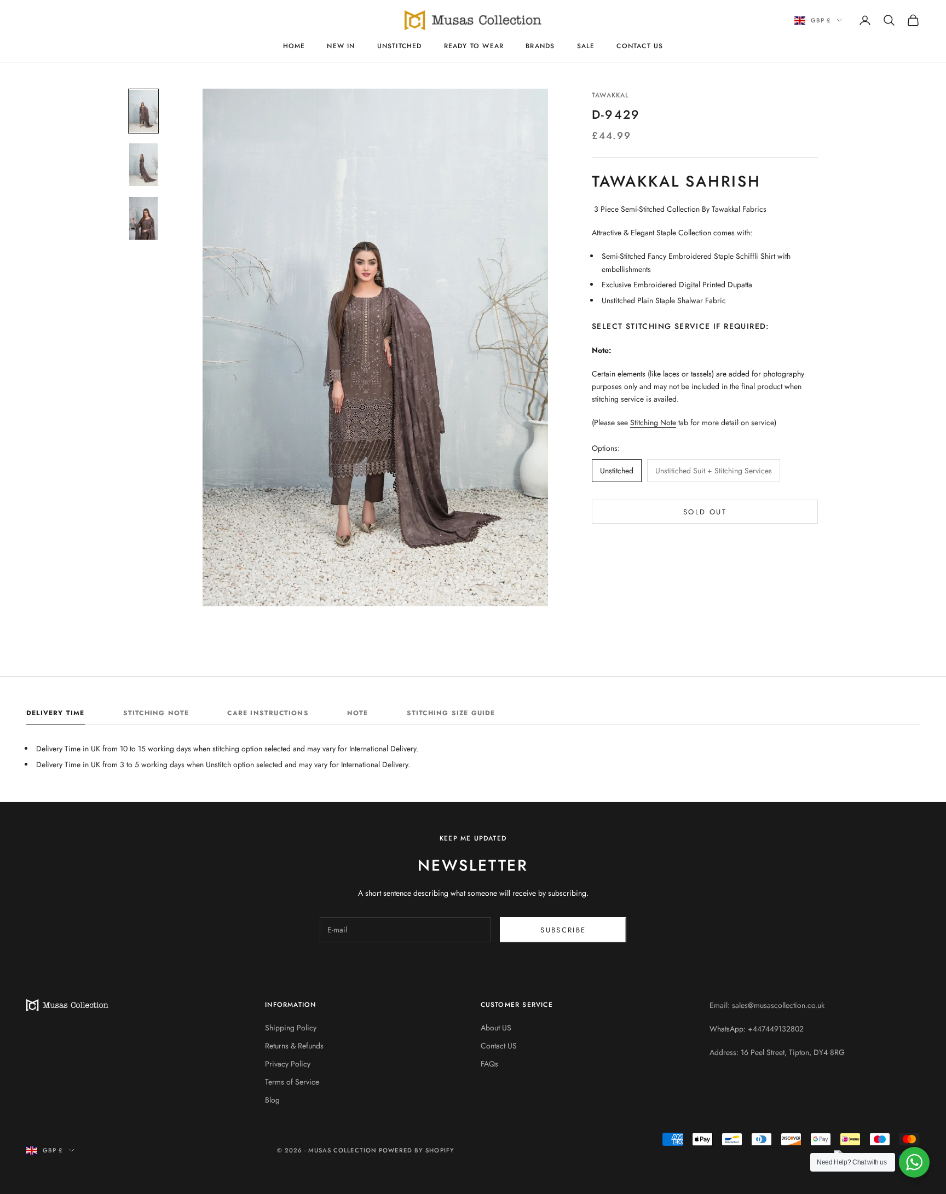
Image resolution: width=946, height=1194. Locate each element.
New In (341, 46)
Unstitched (399, 46)
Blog (272, 1099)
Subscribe (563, 930)
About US (496, 1027)
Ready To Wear (474, 46)
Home (294, 46)
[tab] (55, 716)
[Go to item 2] (143, 164)
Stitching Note (653, 422)
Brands (540, 46)
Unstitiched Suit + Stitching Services (713, 470)
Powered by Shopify (416, 1150)
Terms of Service (292, 1081)
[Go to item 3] (143, 218)
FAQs (489, 1063)
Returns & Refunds (294, 1045)
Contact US (639, 46)
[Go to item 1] (143, 111)
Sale (586, 46)
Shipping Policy (290, 1027)
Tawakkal (611, 95)
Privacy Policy (287, 1063)
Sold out (704, 511)
